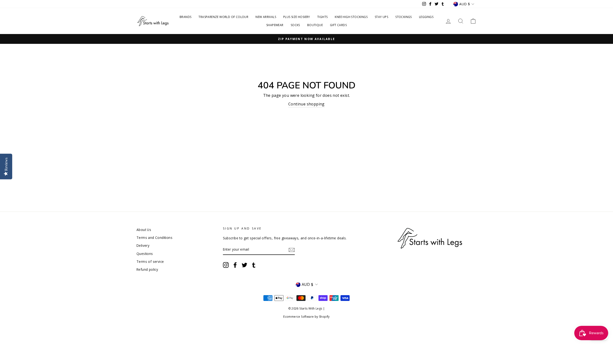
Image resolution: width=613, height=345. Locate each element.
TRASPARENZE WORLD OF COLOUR (223, 17)
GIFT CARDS (338, 25)
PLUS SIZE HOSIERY (296, 17)
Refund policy (147, 269)
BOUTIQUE (315, 25)
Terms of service (150, 261)
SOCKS (295, 25)
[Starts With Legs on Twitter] (244, 265)
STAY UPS (381, 17)
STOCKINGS (403, 17)
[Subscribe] (292, 250)
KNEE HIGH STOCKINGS (351, 17)
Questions (144, 253)
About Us (143, 229)
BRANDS (185, 17)
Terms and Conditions (154, 237)
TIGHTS (322, 17)
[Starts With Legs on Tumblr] (254, 265)
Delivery (142, 245)
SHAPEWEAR (275, 25)
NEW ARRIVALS (265, 17)
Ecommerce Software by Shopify (306, 317)
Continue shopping (306, 104)
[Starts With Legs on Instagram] (226, 265)
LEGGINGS (426, 17)
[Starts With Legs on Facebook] (235, 265)
